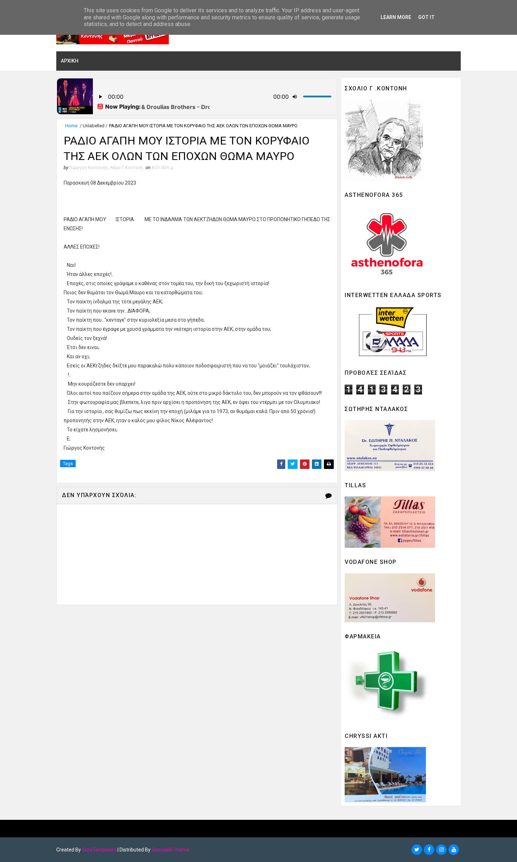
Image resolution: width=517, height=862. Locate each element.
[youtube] (453, 849)
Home (71, 125)
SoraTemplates (99, 850)
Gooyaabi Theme (171, 850)
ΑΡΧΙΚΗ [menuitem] (69, 61)
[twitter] (416, 849)
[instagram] (441, 849)
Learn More (396, 17)
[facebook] (429, 849)
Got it (426, 17)
